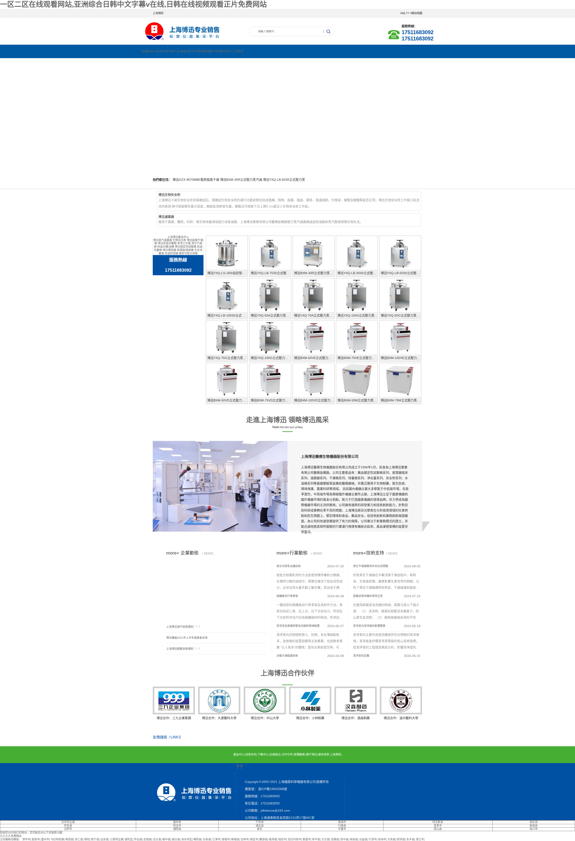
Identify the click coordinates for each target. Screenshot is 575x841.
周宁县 (95, 839)
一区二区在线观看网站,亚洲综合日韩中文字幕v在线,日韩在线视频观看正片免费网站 (133, 4)
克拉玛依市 (294, 839)
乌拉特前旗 (57, 839)
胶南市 (36, 839)
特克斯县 (437, 822)
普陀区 (129, 839)
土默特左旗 (116, 839)
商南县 (354, 839)
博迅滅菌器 (166, 216)
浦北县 (260, 825)
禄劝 (87, 839)
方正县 (325, 839)
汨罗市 (68, 829)
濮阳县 (177, 829)
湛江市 (420, 839)
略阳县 (197, 839)
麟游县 (263, 839)
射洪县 (401, 839)
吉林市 (245, 839)
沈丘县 (157, 839)
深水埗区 (186, 839)
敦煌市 (307, 839)
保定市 (254, 839)
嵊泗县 (69, 839)
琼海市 (382, 839)
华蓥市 (342, 829)
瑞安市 (282, 839)
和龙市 (177, 825)
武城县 (148, 839)
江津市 (216, 839)
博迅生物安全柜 (169, 194)
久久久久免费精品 (11, 836)
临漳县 (273, 839)
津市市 (26, 839)
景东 (259, 829)
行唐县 (342, 825)
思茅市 (438, 825)
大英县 (391, 839)
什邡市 (373, 839)
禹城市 (342, 822)
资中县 (344, 839)
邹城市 (226, 839)
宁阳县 (260, 822)
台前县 (207, 839)
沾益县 (363, 839)
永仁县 (79, 839)
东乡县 (410, 839)
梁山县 (438, 829)
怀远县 (138, 839)
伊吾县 (68, 825)
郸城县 (534, 825)
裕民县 (534, 822)
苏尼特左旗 (68, 822)
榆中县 (166, 839)
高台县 (176, 839)
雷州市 (45, 839)
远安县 (104, 839)
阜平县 (316, 839)
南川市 (534, 829)
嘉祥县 (177, 822)
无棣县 (335, 839)
